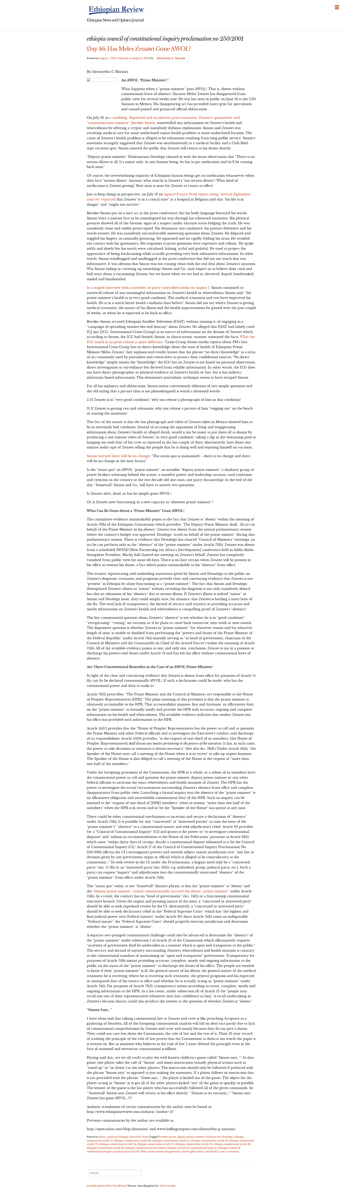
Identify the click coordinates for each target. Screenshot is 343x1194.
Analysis (112, 1136)
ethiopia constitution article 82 (232, 1144)
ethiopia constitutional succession (145, 1147)
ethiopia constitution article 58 (209, 1140)
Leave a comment (228, 1151)
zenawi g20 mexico (192, 1151)
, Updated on (124, 58)
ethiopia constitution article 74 (117, 1144)
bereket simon (167, 1136)
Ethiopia (123, 1136)
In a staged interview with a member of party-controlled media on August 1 (148, 288)
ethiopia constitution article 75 (155, 1144)
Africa (102, 1136)
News (145, 1136)
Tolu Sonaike (167, 1185)
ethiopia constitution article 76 (193, 1144)
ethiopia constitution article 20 (132, 1140)
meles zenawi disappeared (164, 1151)
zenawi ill (211, 1151)
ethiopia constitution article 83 (105, 1147)
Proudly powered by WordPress (106, 1185)
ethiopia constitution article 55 (170, 1140)
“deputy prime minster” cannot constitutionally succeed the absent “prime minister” (161, 891)
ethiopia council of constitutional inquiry (191, 1147)
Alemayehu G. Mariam (170, 58)
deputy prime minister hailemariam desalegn (205, 1136)
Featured (135, 1136)
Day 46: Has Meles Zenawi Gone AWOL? (139, 48)
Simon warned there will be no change (118, 456)
